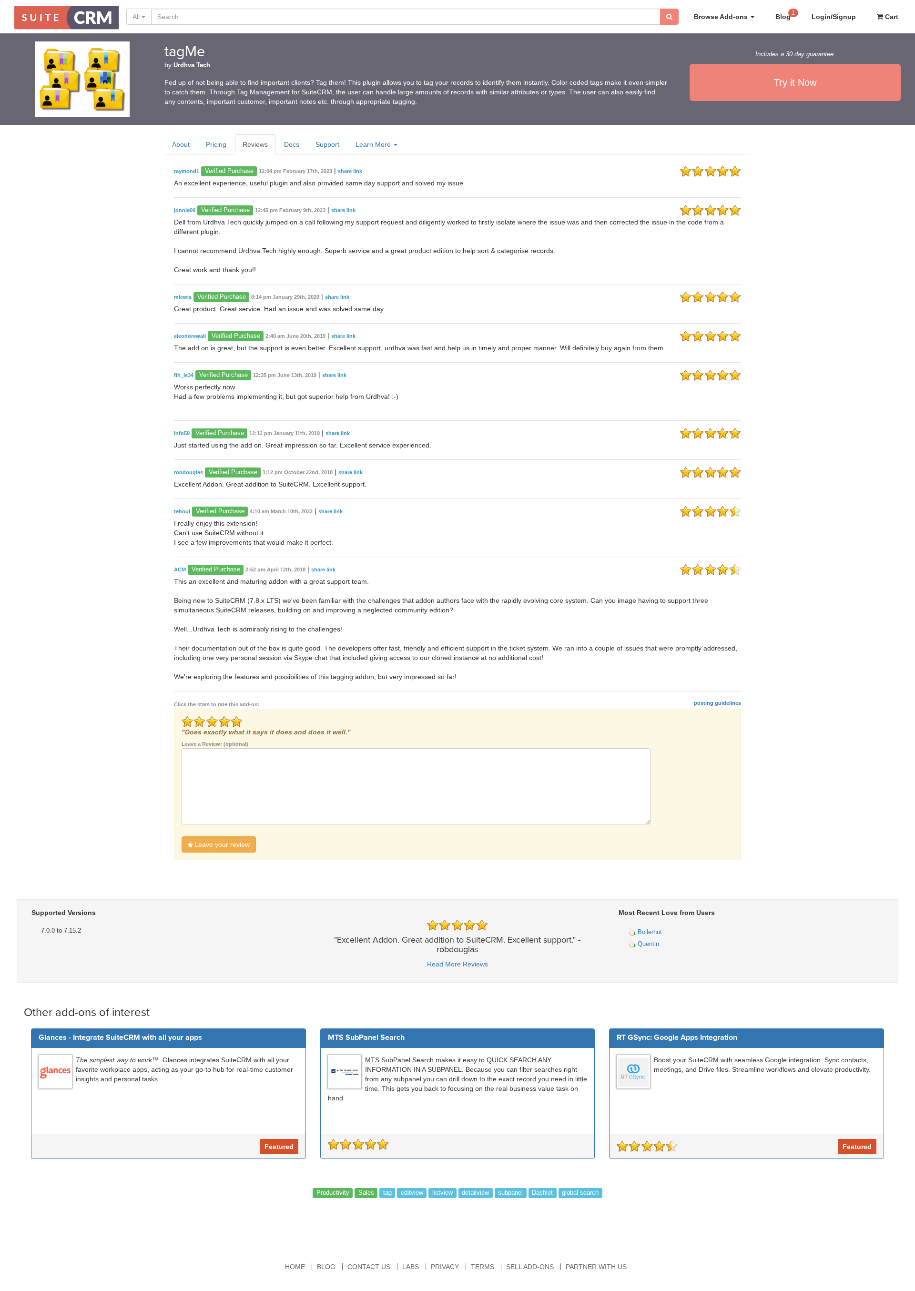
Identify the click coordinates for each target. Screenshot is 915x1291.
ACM (180, 569)
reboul (182, 511)
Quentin (647, 943)
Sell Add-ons (530, 1267)
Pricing (216, 144)
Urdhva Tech (191, 65)
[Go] (669, 17)
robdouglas (188, 472)
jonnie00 (184, 210)
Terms (482, 1267)
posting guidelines (717, 703)
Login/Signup (834, 16)
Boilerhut (649, 931)
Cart (890, 16)
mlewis (183, 297)
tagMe (184, 52)
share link (350, 171)
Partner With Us (596, 1267)
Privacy (445, 1267)
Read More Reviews (457, 964)
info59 (182, 433)
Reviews (255, 144)
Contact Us (368, 1267)
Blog (785, 15)
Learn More (374, 144)
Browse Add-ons (722, 16)
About (181, 144)
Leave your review (221, 844)
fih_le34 (183, 375)
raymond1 (186, 171)
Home (295, 1267)
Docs (291, 144)
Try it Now (795, 82)
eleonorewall (190, 336)
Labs (410, 1267)
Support (327, 144)
